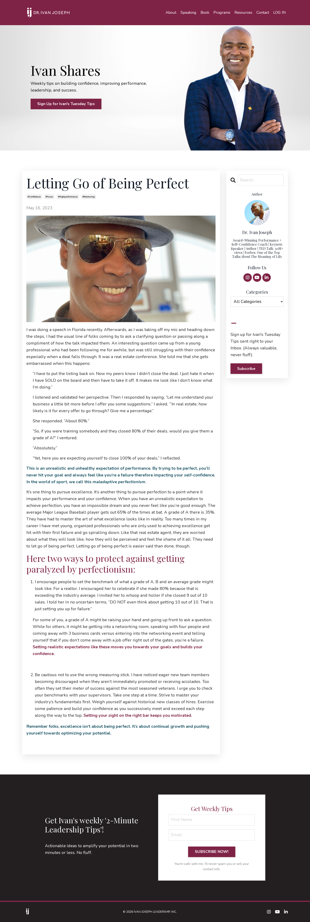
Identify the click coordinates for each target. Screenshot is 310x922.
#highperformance (68, 196)
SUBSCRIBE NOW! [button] (212, 851)
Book (205, 12)
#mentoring (88, 196)
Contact (262, 12)
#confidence (34, 196)
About (171, 12)
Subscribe (246, 368)
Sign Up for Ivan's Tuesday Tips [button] (66, 103)
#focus (49, 196)
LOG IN (279, 12)
